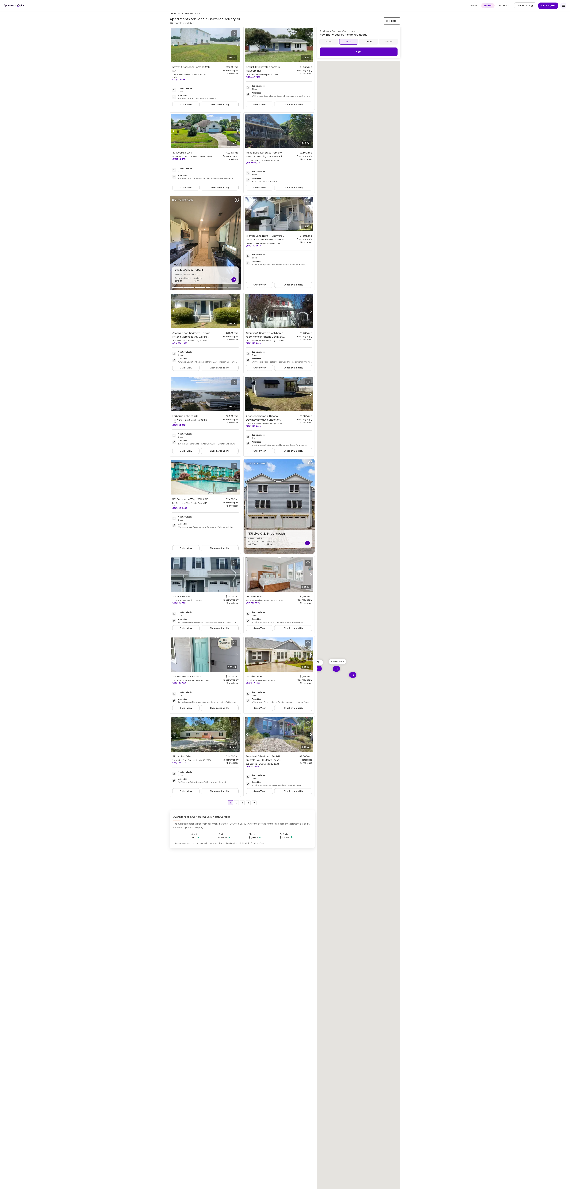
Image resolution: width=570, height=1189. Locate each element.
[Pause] (236, 199)
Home (173, 13)
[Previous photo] (173, 45)
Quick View (186, 104)
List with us (526, 6)
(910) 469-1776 (253, 163)
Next (358, 51)
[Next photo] (237, 45)
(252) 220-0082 (179, 508)
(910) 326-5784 (179, 159)
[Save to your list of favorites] (234, 33)
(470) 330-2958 (253, 246)
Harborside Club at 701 (185, 416)
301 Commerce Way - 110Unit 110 (190, 499)
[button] (337, 661)
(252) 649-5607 (253, 683)
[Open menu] (563, 6)
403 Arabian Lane (182, 152)
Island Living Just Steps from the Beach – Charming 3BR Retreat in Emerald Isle (264, 156)
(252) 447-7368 (253, 77)
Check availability (219, 104)
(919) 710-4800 (253, 603)
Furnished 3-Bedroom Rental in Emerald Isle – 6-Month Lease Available (263, 760)
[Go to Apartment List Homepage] (15, 5)
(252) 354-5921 (179, 425)
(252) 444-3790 (179, 763)
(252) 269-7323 (179, 603)
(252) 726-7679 (179, 683)
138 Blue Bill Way (181, 596)
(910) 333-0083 (253, 766)
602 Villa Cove (254, 676)
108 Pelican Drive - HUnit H (186, 676)
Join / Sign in (548, 5)
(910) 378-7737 (179, 80)
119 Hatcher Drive (181, 756)
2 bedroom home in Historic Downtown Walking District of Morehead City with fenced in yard (265, 420)
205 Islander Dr (254, 596)
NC (179, 13)
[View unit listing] (233, 279)
